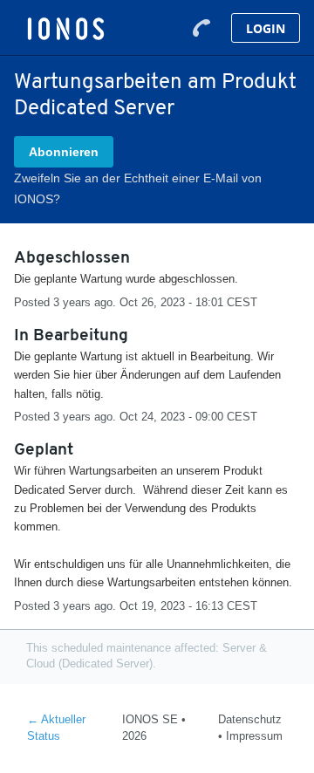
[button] (63, 152)
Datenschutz (250, 719)
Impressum (254, 735)
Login (265, 28)
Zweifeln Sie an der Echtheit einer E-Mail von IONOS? (138, 188)
